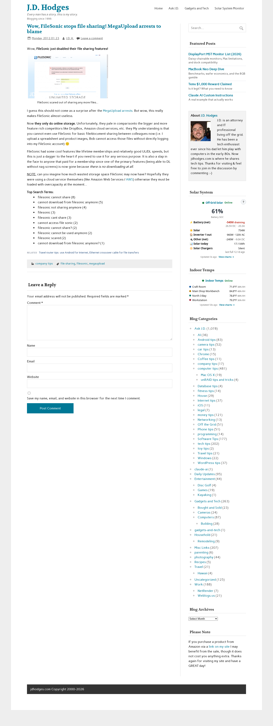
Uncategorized (205, 579)
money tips (206, 415)
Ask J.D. (173, 8)
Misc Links (201, 547)
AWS (129, 179)
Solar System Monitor (229, 8)
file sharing (68, 263)
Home (158, 8)
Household (202, 535)
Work (198, 584)
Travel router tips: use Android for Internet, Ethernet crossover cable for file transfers (89, 252)
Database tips (208, 386)
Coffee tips (206, 359)
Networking (206, 420)
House (202, 396)
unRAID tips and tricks (217, 380)
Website (33, 377)
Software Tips (208, 439)
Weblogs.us (206, 595)
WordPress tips (209, 463)
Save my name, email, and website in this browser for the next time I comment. (83, 398)
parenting (201, 552)
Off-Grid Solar (214, 202)
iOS (200, 405)
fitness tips (206, 391)
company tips (44, 263)
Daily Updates (204, 474)
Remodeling (206, 541)
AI (199, 335)
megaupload (97, 263)
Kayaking (204, 495)
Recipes (200, 562)
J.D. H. (70, 38)
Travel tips (205, 453)
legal (201, 410)
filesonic (82, 263)
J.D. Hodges (209, 115)
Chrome (203, 354)
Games (203, 490)
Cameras (204, 512)
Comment (35, 302)
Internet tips (206, 400)
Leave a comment (92, 38)
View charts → (226, 256)
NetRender (205, 591)
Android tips (207, 340)
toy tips (203, 448)
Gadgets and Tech (197, 8)
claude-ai (201, 469)
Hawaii (202, 573)
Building (206, 524)
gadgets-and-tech (207, 530)
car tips (203, 349)
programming (207, 434)
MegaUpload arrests (117, 111)
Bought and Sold (210, 508)
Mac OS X (208, 375)
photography (203, 557)
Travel (198, 567)
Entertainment (204, 479)
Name (31, 345)
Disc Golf (204, 485)
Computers (206, 517)
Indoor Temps (214, 280)
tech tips (204, 444)
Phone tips (205, 429)
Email (31, 361)
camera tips (206, 344)
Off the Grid (207, 424)
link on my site (219, 646)
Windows (204, 458)
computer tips (208, 368)
